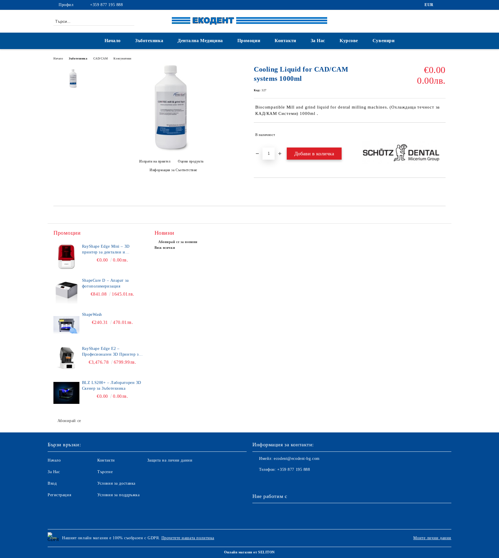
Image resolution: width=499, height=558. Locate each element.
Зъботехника (149, 40)
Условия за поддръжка (118, 495)
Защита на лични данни (170, 460)
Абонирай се (69, 421)
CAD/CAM (100, 58)
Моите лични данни (432, 538)
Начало (113, 40)
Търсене (105, 472)
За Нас (318, 40)
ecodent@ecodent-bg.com (296, 458)
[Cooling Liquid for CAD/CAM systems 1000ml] (171, 151)
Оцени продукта (191, 161)
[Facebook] (442, 5)
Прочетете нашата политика (187, 538)
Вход (52, 483)
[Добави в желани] (441, 134)
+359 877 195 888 (106, 5)
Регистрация (59, 495)
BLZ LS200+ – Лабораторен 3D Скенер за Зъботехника (111, 385)
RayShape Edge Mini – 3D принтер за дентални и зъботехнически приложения (109, 249)
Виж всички (164, 248)
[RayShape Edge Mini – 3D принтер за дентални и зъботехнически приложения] (66, 257)
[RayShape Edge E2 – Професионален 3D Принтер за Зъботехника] (66, 359)
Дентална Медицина (200, 40)
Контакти (285, 40)
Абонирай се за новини (178, 242)
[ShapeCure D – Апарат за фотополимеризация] (66, 291)
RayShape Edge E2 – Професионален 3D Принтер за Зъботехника (111, 351)
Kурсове (349, 40)
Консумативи (122, 58)
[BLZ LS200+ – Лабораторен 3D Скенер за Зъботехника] (66, 393)
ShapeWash (92, 314)
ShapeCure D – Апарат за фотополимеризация (105, 283)
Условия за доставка (116, 483)
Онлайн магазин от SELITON (249, 552)
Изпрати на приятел (155, 161)
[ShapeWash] (66, 325)
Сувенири (383, 40)
